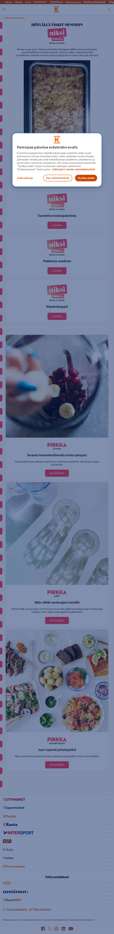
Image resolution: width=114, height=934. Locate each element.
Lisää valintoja (25, 178)
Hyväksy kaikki (86, 178)
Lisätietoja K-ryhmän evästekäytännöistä (73, 169)
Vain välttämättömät (57, 178)
